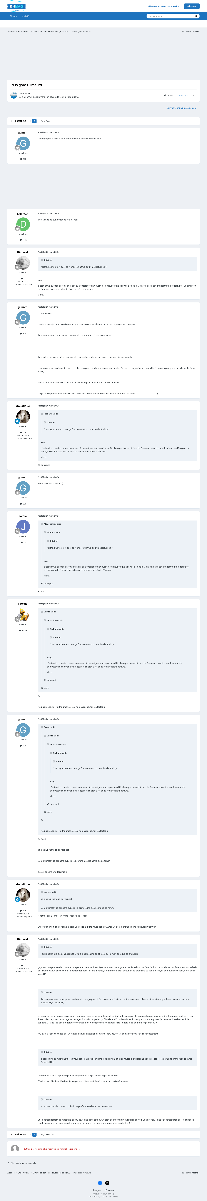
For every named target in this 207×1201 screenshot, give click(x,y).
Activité (25, 16)
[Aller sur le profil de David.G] (23, 224)
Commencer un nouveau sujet (181, 108)
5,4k (24, 240)
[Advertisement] (62, 59)
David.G (22, 213)
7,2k (24, 432)
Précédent (20, 121)
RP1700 (27, 93)
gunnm (22, 132)
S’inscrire (191, 6)
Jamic (22, 516)
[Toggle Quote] (42, 260)
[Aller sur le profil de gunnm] (23, 143)
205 (24, 159)
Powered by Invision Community (103, 1196)
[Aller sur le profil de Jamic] (23, 527)
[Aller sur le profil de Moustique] (23, 416)
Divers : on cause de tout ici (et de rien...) (59, 97)
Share (169, 95)
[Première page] (11, 121)
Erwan (22, 603)
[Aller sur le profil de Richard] (23, 263)
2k (24, 278)
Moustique (22, 406)
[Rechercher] (196, 16)
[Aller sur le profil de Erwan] (23, 614)
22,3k (24, 630)
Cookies (109, 1190)
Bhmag (13, 16)
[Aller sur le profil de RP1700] (13, 95)
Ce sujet (185, 16)
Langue (97, 1190)
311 (24, 542)
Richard (22, 252)
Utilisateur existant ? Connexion (163, 6)
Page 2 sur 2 (46, 121)
